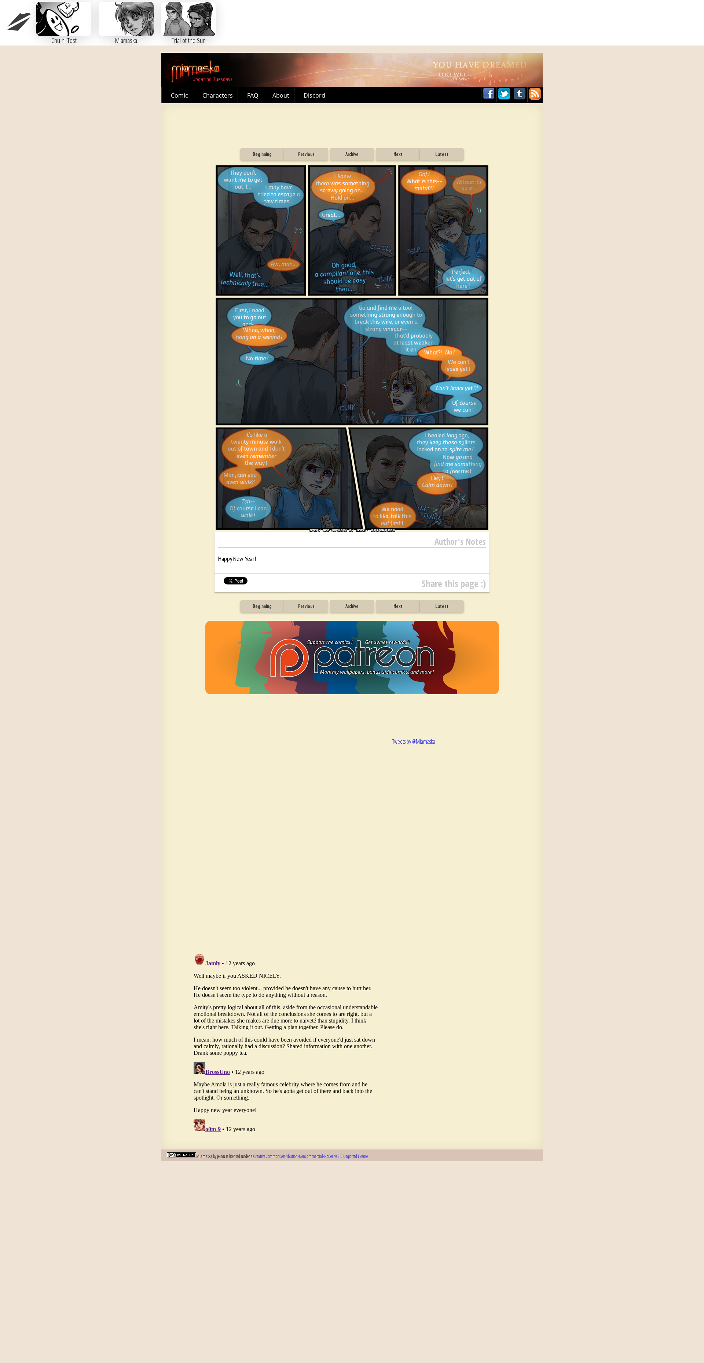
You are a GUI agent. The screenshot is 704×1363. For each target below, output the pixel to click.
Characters (217, 95)
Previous (306, 154)
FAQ (252, 95)
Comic (179, 95)
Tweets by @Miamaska (413, 741)
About (280, 95)
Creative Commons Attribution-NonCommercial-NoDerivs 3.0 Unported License (310, 1156)
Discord (314, 95)
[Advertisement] (352, 123)
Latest (441, 154)
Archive (352, 154)
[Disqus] (286, 837)
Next (398, 154)
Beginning (262, 154)
